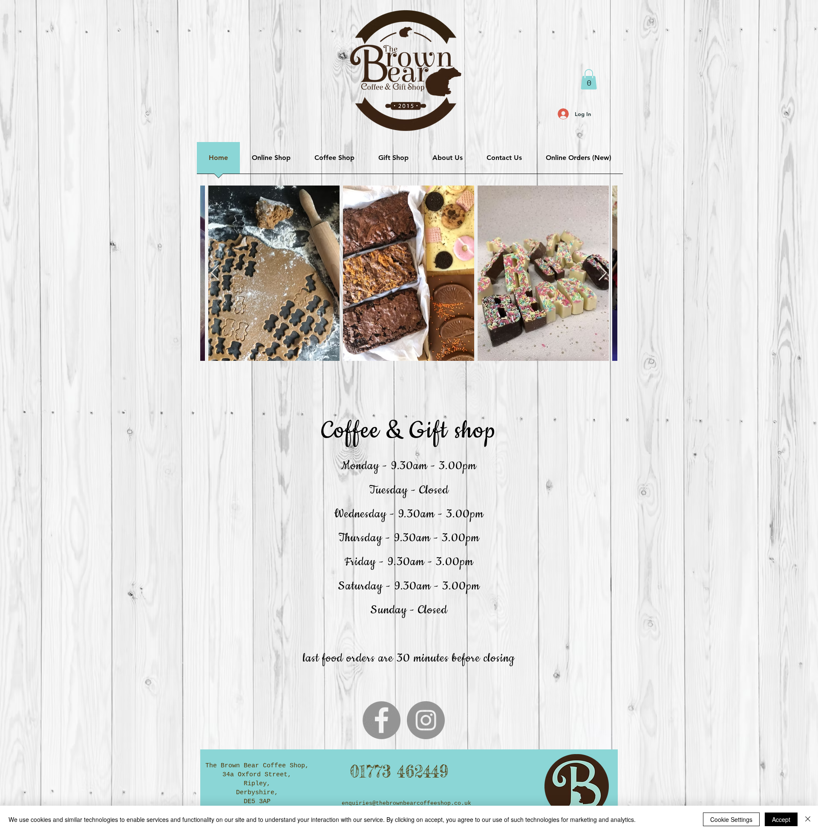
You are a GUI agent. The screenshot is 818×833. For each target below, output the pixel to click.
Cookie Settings (731, 819)
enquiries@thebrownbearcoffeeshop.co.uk (406, 803)
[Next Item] (603, 273)
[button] (588, 79)
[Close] (808, 819)
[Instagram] (426, 720)
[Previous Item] (215, 273)
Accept (781, 819)
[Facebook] (381, 720)
